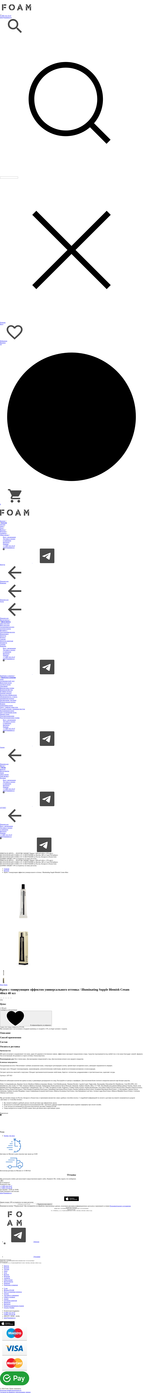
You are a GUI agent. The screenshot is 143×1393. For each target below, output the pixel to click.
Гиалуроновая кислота (7, 632)
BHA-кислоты (5, 625)
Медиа (2, 766)
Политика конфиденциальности (10, 1390)
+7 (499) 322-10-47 (9, 546)
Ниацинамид (4, 634)
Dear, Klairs (3, 985)
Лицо (2, 526)
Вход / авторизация (9, 537)
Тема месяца (4, 776)
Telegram (36, 1242)
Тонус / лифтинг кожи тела (9, 707)
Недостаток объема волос (8, 695)
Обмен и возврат (9, 1297)
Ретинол (3, 637)
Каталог (3, 521)
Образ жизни (4, 535)
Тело (2, 528)
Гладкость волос (5, 684)
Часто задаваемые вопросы (13, 1292)
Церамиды (3, 643)
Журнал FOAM (9, 1290)
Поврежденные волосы (7, 702)
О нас (6, 1288)
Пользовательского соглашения (120, 1206)
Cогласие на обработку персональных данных (15, 1392)
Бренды (2, 564)
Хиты (2, 601)
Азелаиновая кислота (7, 627)
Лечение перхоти (5, 693)
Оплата (6, 1293)
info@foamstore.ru (6, 17)
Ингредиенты (5, 620)
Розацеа (2, 704)
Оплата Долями (9, 1307)
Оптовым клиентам (10, 1300)
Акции (2, 747)
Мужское (3, 531)
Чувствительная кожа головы (9, 718)
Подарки (3, 778)
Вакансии (7, 1302)
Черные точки (4, 714)
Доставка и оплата (9, 539)
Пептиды (3, 636)
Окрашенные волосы (7, 698)
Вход (1, 324)
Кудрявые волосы (6, 691)
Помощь (3, 322)
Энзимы (2, 644)
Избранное (3, 341)
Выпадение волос (6, 683)
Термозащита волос (6, 705)
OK (2, 1181)
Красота (2, 769)
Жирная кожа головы (7, 688)
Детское (2, 524)
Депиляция (3, 686)
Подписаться (45, 1204)
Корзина (3, 343)
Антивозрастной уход (7, 681)
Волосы (3, 530)
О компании (7, 540)
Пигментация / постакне (8, 700)
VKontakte (36, 1257)
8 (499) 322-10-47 (5, 16)
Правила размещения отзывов (14, 1306)
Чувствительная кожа (7, 716)
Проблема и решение (7, 676)
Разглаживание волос (7, 711)
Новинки (3, 583)
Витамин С (3, 630)
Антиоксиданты (5, 629)
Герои (2, 773)
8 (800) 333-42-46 (9, 1314)
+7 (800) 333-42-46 (6, 1188)
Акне (2, 679)
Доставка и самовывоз (11, 1295)
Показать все (4, 581)
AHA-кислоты (5, 623)
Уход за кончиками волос (8, 712)
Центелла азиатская (6, 641)
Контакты (6, 542)
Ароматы (3, 533)
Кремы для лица (9, 1136)
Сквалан (3, 639)
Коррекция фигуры (6, 690)
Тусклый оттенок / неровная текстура (12, 709)
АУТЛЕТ (3, 808)
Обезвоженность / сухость (8, 697)
